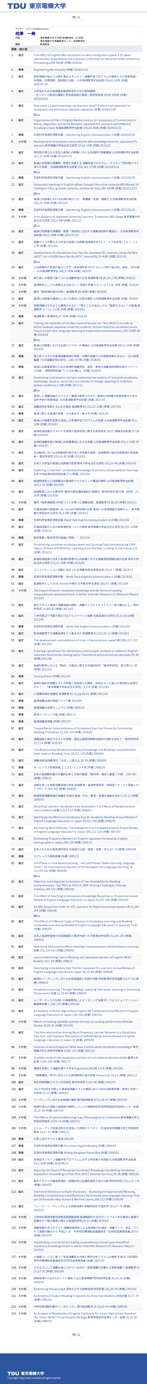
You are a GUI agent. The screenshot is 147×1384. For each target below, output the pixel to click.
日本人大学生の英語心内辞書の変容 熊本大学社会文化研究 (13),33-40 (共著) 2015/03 (85, 463)
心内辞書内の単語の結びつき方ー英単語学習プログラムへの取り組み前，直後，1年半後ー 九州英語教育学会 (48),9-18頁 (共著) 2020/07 (87, 269)
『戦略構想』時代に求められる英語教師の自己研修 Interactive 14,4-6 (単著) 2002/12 (85, 1075)
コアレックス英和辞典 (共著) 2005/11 (56, 856)
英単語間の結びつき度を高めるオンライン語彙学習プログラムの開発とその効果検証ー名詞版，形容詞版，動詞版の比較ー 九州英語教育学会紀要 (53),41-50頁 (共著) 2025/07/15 (86, 80)
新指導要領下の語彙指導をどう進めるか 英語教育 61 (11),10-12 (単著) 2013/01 (81, 633)
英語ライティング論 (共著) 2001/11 (55, 714)
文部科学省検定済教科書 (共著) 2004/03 (75, 1146)
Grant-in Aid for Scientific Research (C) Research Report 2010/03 (84, 1246)
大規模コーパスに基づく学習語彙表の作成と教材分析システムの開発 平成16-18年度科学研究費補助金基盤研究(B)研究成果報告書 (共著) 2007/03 (86, 1258)
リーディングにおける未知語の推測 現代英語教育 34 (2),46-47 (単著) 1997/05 (80, 1100)
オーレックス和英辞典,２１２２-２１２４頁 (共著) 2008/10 (69, 767)
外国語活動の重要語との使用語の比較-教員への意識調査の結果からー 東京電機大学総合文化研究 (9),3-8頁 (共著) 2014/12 (87, 511)
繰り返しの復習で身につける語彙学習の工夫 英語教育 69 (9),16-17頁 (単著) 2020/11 (85, 278)
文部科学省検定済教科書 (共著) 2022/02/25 (84, 210)
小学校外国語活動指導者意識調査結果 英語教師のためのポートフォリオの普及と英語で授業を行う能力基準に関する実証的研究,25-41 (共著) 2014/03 (86, 1219)
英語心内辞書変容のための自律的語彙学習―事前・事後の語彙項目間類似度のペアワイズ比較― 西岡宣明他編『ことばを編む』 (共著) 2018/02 (86, 368)
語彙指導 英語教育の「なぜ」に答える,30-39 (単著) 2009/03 (70, 760)
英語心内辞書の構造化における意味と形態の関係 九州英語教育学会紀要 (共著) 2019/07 (86, 298)
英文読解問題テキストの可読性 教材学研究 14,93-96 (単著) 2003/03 (74, 1082)
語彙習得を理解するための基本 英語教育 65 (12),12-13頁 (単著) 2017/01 (77, 406)
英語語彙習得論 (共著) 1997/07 (52, 721)
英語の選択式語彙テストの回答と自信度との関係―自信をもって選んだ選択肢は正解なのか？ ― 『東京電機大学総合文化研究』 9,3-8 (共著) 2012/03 (86, 685)
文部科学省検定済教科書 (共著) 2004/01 (76, 1152)
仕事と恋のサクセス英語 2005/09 (54, 1139)
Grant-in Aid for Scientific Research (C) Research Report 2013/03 (86, 594)
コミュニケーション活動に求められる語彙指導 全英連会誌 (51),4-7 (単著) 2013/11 (83, 570)
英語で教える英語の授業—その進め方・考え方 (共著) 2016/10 (71, 413)
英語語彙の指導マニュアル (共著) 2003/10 (59, 707)
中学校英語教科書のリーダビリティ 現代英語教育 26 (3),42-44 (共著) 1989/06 (80, 1306)
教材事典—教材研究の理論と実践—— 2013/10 (62, 537)
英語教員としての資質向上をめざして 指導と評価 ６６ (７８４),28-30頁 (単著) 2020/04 (86, 285)
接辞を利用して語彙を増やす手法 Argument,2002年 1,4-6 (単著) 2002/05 (78, 1068)
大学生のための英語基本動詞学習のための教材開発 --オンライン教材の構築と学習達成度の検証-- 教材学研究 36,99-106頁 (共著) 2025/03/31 (80, 95)
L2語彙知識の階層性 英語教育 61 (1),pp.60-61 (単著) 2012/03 (71, 694)
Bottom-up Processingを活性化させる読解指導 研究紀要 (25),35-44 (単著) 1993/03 (85, 1289)
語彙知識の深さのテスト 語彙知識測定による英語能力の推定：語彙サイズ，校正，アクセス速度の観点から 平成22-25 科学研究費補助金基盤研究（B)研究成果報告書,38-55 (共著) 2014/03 (86, 1231)
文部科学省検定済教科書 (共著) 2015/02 (81, 520)
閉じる (76, 17)
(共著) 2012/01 (52, 676)
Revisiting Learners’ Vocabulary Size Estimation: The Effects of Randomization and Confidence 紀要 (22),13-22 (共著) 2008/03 (84, 808)
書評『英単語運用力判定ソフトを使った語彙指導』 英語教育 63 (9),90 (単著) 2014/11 (85, 502)
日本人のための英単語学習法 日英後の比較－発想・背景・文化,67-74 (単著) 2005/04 (85, 849)
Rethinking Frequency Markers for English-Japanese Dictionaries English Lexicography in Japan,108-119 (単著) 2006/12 (81, 840)
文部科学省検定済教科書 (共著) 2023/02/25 (84, 177)
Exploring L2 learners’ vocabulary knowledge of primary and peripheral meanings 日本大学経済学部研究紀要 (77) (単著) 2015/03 (86, 472)
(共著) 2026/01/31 (61, 69)
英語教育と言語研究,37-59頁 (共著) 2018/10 (60, 316)
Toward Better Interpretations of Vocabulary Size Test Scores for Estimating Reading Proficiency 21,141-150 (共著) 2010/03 (83, 730)
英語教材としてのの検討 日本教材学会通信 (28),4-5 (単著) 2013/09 (81, 583)
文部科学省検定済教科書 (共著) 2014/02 (83, 576)
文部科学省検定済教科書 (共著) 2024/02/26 (84, 135)
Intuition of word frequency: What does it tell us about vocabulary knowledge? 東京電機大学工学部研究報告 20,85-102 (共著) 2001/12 (86, 1049)
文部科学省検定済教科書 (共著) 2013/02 (82, 626)
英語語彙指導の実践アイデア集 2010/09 (58, 701)
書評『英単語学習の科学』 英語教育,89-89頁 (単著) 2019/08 (70, 292)
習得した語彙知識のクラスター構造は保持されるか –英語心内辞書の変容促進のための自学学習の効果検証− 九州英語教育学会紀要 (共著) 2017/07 (86, 398)
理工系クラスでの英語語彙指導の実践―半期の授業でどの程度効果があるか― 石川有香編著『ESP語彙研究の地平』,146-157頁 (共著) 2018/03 (86, 358)
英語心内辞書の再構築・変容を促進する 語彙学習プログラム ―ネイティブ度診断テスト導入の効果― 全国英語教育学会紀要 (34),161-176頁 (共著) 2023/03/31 (86, 165)
